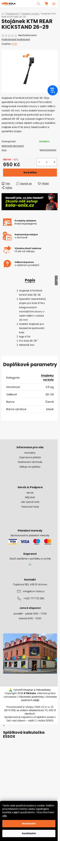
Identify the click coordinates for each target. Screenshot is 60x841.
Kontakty (30, 453)
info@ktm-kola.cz (34, 591)
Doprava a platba (30, 457)
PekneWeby (43, 690)
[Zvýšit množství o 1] (54, 162)
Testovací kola (30, 506)
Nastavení (29, 823)
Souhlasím (29, 833)
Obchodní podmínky (31, 697)
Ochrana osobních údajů (39, 698)
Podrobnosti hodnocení (16, 39)
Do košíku (30, 172)
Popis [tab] (30, 280)
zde (4, 815)
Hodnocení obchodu (30, 462)
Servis (30, 492)
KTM (14, 44)
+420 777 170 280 (33, 598)
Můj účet (30, 497)
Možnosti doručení (13, 146)
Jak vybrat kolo (30, 502)
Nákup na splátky (30, 467)
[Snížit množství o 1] (39, 162)
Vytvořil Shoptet (23, 690)
